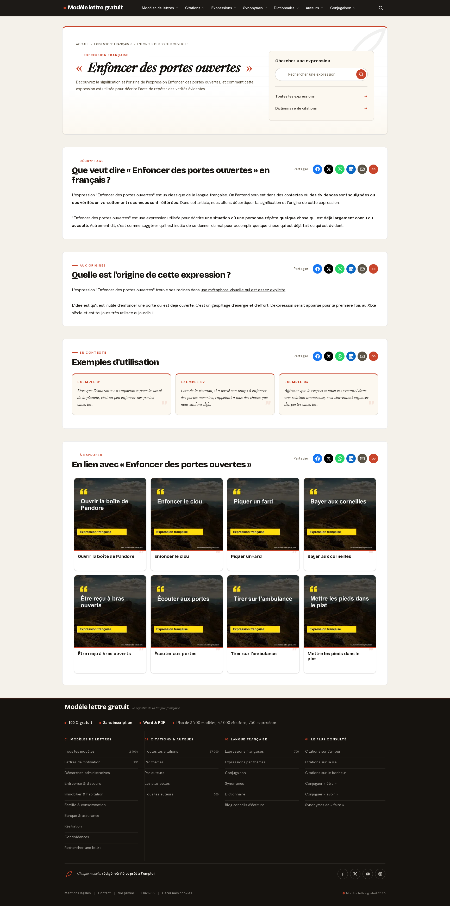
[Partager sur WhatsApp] (340, 169)
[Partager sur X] (328, 169)
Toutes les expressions (321, 96)
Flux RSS (148, 893)
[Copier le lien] (373, 169)
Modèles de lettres (158, 7)
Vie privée (126, 893)
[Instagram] (380, 874)
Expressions (221, 7)
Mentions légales (78, 893)
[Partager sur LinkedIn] (351, 169)
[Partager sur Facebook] (317, 169)
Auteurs (312, 7)
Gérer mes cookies (177, 893)
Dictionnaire (284, 7)
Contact (104, 893)
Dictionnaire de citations (321, 108)
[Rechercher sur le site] (380, 8)
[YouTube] (367, 874)
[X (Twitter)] (355, 874)
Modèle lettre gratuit (95, 7)
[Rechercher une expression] (361, 74)
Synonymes (253, 7)
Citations (192, 7)
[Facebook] (343, 874)
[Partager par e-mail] (362, 169)
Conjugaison (340, 7)
